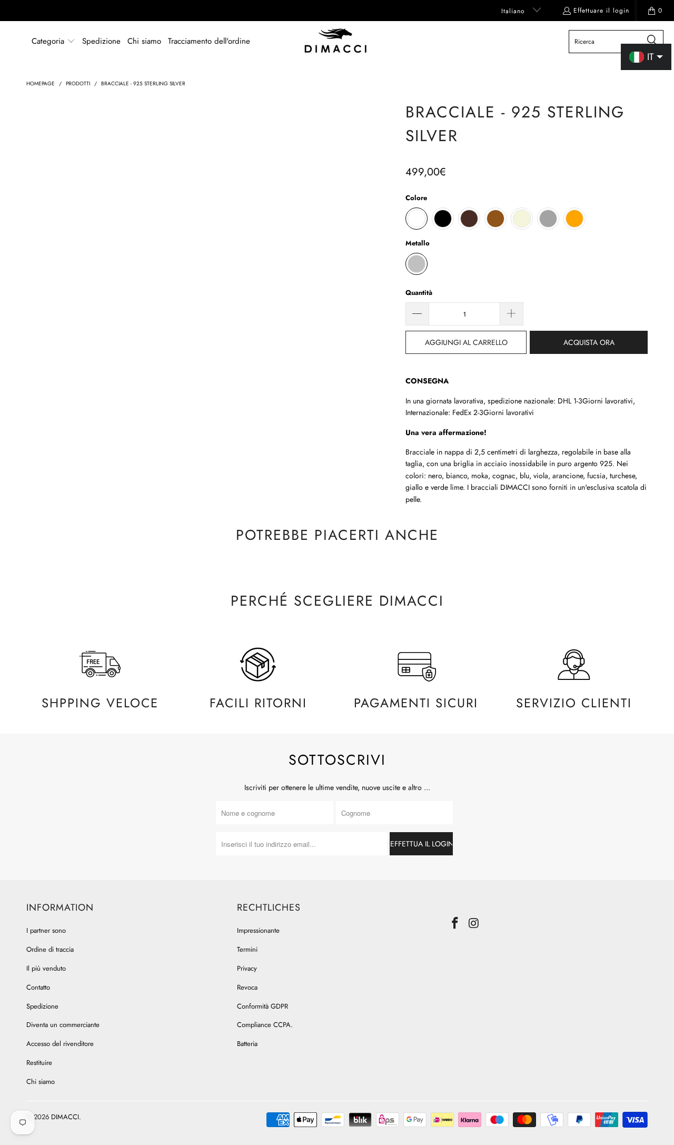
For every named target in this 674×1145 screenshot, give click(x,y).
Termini (247, 949)
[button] (53, 41)
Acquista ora (588, 342)
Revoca (247, 987)
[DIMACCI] (335, 41)
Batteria (247, 1044)
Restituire (39, 1063)
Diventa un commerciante (63, 1025)
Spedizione (42, 1006)
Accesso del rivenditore (60, 1044)
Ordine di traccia (50, 949)
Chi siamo (40, 1082)
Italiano (514, 11)
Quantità (418, 293)
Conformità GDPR (262, 1006)
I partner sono (46, 930)
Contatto (38, 987)
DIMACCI (65, 1117)
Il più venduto (46, 968)
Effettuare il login (601, 10)
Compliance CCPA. (265, 1025)
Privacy (247, 968)
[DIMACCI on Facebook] (455, 923)
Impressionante (258, 930)
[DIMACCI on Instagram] (474, 923)
